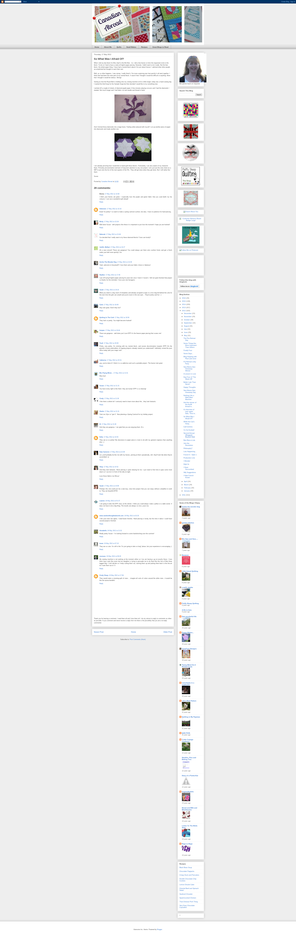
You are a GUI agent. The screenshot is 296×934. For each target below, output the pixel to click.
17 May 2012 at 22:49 (117, 452)
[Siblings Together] (190, 118)
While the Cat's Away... (188, 423)
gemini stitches (188, 523)
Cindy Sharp (103, 575)
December (188, 313)
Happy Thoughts (189, 387)
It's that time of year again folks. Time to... (189, 411)
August (187, 326)
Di (100, 424)
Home (97, 47)
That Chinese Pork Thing (188, 902)
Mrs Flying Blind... (106, 373)
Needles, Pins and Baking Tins (189, 758)
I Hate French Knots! (188, 476)
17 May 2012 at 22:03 (111, 437)
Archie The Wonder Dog (108, 262)
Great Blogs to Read (160, 47)
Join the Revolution (188, 444)
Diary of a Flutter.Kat (190, 776)
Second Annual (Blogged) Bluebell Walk (189, 435)
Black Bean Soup (185, 867)
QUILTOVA (186, 733)
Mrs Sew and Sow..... (190, 539)
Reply (101, 202)
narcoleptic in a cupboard (188, 684)
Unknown (102, 209)
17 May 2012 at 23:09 (111, 486)
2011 (184, 495)
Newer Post (98, 632)
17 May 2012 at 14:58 (112, 194)
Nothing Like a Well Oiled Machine (188, 397)
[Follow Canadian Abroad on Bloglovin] (189, 287)
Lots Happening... (189, 451)
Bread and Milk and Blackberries (189, 809)
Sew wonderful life (189, 616)
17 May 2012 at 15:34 (111, 221)
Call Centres (188, 427)
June (186, 332)
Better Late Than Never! (189, 383)
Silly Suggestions (189, 472)
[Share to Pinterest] (133, 181)
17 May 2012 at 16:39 (124, 262)
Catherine (102, 360)
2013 (184, 307)
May (186, 335)
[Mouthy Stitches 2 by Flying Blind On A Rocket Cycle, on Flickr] (190, 161)
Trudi (101, 343)
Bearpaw (185, 555)
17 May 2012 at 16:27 (117, 247)
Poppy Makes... (188, 632)
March (186, 485)
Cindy (101, 398)
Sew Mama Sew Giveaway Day (189, 391)
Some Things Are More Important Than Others (190, 345)
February (187, 488)
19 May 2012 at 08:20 (113, 556)
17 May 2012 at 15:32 (114, 209)
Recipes (144, 47)
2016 (184, 298)
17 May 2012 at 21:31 (112, 411)
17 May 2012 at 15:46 (113, 234)
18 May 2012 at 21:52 (114, 530)
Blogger (159, 929)
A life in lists (187, 610)
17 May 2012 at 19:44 (112, 330)
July (185, 329)
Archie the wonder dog (191, 507)
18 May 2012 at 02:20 (131, 516)
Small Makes (131, 47)
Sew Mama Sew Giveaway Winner (189, 369)
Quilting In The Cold (106, 317)
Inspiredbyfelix (188, 792)
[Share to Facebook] (131, 181)
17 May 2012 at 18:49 (111, 305)
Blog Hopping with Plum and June (190, 357)
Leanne (102, 501)
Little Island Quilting (190, 571)
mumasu (102, 556)
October (187, 320)
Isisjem (102, 330)
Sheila (101, 411)
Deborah (102, 234)
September (188, 323)
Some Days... (188, 353)
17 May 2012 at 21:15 (112, 386)
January (187, 491)
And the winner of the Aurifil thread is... (189, 404)
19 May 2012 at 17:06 (116, 575)
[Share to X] (129, 181)
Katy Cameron (104, 452)
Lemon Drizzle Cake (186, 884)
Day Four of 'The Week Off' (189, 378)
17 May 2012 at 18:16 (111, 290)
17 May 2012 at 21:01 (120, 373)
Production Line (189, 458)
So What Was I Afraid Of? (188, 417)
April (186, 481)
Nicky (101, 221)
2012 (184, 311)
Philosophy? (187, 448)
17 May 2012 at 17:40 (113, 275)
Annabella (103, 530)
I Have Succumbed (188, 468)
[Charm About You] (190, 211)
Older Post (167, 632)
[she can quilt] (191, 205)
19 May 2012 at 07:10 (111, 543)
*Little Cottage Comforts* (187, 740)
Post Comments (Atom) (138, 639)
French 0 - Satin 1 (190, 455)
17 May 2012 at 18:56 (122, 317)
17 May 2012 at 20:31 (114, 360)
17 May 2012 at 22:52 (111, 467)
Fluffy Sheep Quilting (190, 603)
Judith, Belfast (104, 247)
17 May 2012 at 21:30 (111, 398)
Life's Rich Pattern (189, 701)
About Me (108, 47)
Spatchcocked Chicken (187, 898)
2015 (184, 301)
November (188, 316)
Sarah (101, 290)
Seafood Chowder (186, 894)
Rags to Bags (187, 844)
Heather (102, 275)
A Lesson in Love (189, 374)
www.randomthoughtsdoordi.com (111, 516)
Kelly (101, 437)
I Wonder (186, 461)
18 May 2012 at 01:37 (112, 501)
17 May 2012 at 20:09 (111, 343)
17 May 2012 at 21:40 (109, 424)
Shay (101, 467)
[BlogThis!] (126, 181)
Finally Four (187, 350)
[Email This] (124, 181)
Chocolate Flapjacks (186, 871)
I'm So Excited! (188, 430)
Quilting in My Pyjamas (191, 717)
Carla (101, 305)
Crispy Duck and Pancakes (189, 875)
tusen (101, 543)
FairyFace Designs (189, 649)
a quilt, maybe (187, 587)
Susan (101, 386)
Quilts (119, 47)
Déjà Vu (186, 464)
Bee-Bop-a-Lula (189, 440)
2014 (184, 304)
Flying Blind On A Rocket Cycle (189, 666)
